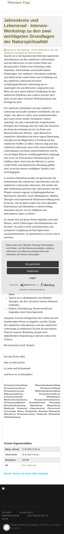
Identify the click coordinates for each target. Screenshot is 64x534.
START (7, 512)
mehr (32, 278)
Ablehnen (33, 271)
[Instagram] (17, 501)
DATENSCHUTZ (38, 515)
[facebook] (4, 501)
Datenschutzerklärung (37, 289)
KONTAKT (26, 512)
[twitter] (8, 501)
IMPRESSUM (10, 515)
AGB (5, 519)
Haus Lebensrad (29, 465)
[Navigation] (3, 6)
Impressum (23, 289)
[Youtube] (13, 501)
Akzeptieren (32, 264)
